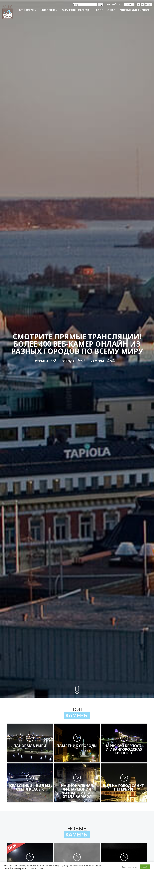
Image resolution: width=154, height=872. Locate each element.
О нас (111, 10)
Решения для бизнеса (134, 10)
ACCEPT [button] (145, 866)
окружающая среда (76, 10)
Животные (48, 10)
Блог (99, 10)
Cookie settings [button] (129, 867)
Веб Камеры (27, 10)
